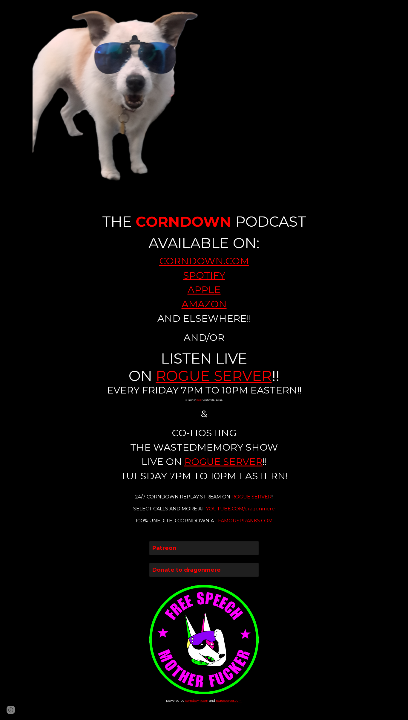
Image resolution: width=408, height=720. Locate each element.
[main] (204, 362)
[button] (11, 710)
